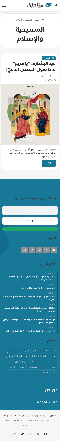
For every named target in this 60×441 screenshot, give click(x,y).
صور (22, 367)
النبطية (34, 362)
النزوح (24, 362)
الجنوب (26, 351)
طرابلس (12, 367)
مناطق (45, 372)
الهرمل (15, 362)
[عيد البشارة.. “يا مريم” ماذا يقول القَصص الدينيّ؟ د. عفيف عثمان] (30, 114)
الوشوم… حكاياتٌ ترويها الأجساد (38, 288)
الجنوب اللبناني (12, 351)
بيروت (44, 367)
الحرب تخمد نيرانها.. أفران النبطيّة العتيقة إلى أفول (29, 331)
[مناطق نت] (39, 5)
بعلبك (54, 367)
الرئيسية (38, 20)
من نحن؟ (50, 390)
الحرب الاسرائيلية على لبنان (17, 356)
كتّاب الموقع (47, 402)
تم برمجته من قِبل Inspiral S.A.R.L (41, 421)
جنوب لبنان (32, 367)
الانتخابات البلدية (49, 351)
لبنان (54, 372)
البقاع (35, 351)
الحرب (53, 356)
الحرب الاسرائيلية (39, 356)
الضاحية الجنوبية (49, 362)
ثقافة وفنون (49, 58)
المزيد (49, 163)
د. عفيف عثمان (49, 75)
